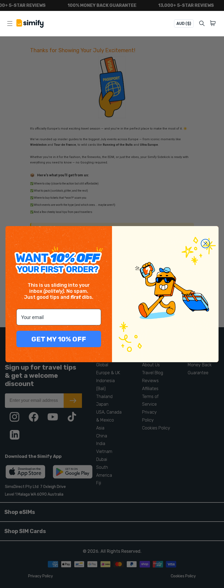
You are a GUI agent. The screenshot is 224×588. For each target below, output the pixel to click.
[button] (213, 23)
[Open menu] (10, 23)
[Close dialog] (205, 243)
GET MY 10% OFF (58, 339)
